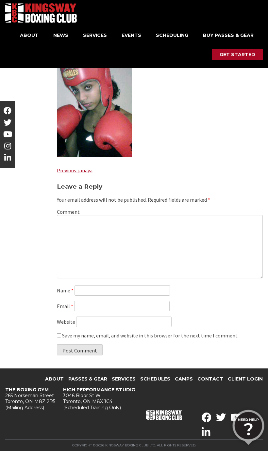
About (29, 35)
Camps (184, 379)
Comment (68, 212)
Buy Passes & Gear (228, 35)
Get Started (237, 54)
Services (95, 35)
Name (65, 290)
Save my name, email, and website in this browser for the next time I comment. (150, 335)
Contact (210, 379)
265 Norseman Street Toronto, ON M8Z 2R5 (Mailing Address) (30, 399)
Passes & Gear (87, 379)
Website (66, 322)
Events (131, 35)
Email (65, 306)
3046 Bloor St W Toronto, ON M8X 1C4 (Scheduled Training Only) (99, 399)
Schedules (155, 379)
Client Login (245, 379)
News (60, 35)
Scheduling (172, 35)
